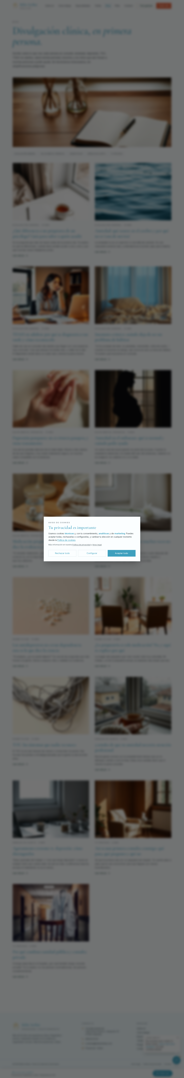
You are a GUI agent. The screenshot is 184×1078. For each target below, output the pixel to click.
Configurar (92, 553)
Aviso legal (97, 545)
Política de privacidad (81, 545)
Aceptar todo (121, 553)
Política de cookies (66, 540)
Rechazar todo (62, 553)
